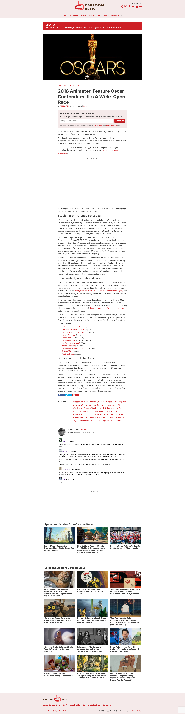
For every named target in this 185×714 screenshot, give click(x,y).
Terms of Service (111, 125)
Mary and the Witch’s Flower (73, 329)
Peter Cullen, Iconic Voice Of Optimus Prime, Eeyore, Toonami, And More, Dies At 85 (124, 649)
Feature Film (73, 85)
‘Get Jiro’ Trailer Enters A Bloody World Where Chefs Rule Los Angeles (58, 649)
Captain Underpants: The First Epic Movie (99, 405)
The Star (118, 421)
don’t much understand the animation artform (108, 308)
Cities (105, 16)
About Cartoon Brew (51, 705)
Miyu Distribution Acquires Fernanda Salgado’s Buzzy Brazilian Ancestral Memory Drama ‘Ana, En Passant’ (122, 676)
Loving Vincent (67, 338)
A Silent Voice (67, 351)
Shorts (75, 16)
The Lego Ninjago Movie (102, 421)
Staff (65, 705)
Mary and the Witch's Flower (107, 411)
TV (70, 16)
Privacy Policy (98, 125)
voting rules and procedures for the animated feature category (99, 291)
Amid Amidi (64, 106)
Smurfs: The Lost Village (92, 414)
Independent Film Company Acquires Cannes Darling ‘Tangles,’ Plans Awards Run (89, 649)
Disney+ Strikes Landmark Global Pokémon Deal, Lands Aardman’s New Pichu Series (91, 620)
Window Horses (68, 354)
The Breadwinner (68, 340)
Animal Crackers (68, 346)
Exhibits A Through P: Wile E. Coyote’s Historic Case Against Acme (90, 591)
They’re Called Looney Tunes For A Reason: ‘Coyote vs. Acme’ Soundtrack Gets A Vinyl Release (125, 591)
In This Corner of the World (72, 327)
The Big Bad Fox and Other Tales (75, 348)
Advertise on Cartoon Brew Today (55, 711)
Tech (90, 16)
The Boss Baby (111, 414)
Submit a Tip (75, 705)
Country (114, 16)
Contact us (107, 705)
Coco (121, 405)
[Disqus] (92, 462)
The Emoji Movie (93, 417)
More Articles (84, 430)
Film (64, 16)
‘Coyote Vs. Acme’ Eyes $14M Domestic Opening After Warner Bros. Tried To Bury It (58, 620)
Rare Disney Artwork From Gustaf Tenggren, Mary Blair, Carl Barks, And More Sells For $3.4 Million (92, 675)
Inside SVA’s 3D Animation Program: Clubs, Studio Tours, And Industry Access (59, 548)
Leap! (76, 411)
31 (86, 106)
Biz (98, 16)
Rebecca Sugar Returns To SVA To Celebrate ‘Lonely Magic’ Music (125, 547)
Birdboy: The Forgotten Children (74, 332)
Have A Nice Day (68, 335)
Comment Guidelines (91, 705)
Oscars (77, 414)
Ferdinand (78, 408)
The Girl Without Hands (111, 417)
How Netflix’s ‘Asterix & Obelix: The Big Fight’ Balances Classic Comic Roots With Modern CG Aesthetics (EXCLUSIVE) (91, 549)
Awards (83, 16)
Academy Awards (81, 402)
